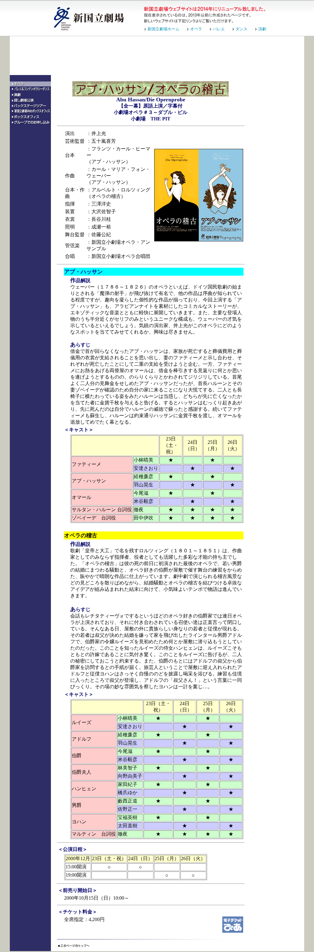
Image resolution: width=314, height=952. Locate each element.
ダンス (241, 29)
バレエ (219, 29)
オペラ (196, 29)
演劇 (262, 29)
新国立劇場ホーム (163, 29)
